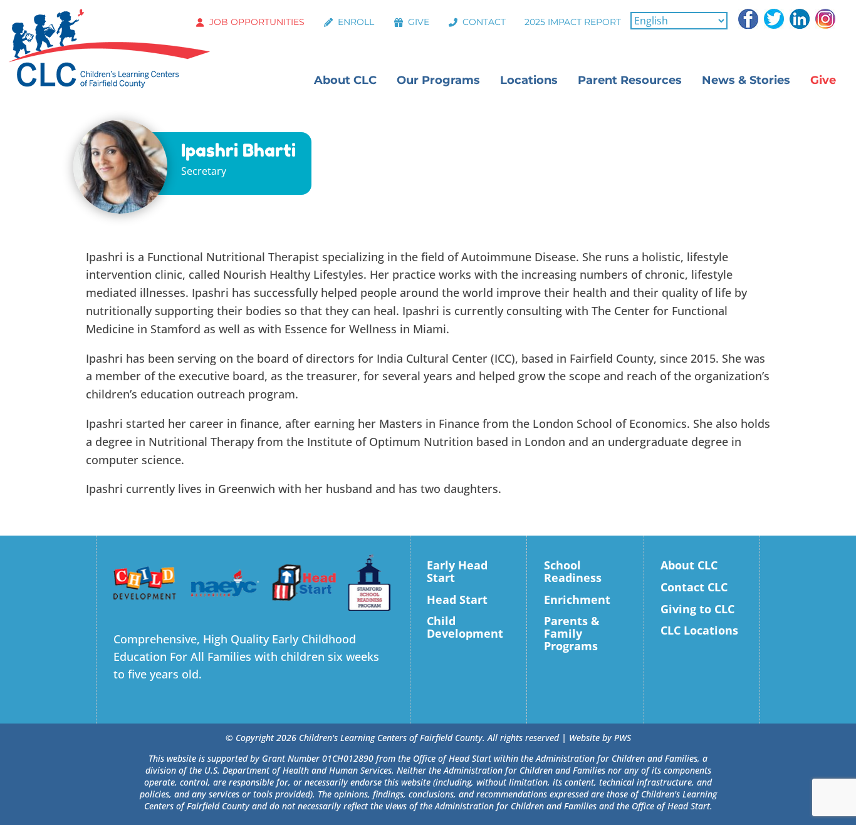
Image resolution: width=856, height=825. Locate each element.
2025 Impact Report (573, 22)
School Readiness (573, 571)
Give (418, 22)
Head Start (457, 599)
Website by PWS (600, 738)
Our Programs (438, 80)
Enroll (356, 22)
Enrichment (577, 599)
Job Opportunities (257, 22)
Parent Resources (630, 80)
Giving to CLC (697, 608)
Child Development (465, 627)
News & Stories (746, 80)
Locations (529, 80)
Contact (484, 22)
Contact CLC (694, 586)
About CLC (345, 80)
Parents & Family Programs (572, 633)
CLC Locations (699, 630)
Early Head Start (457, 571)
